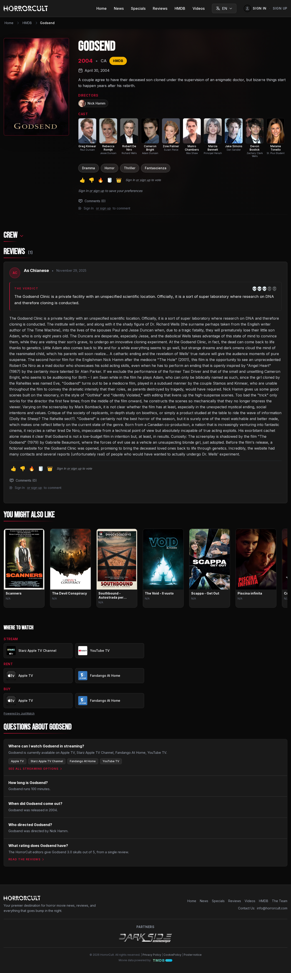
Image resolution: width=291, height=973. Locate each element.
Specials (138, 8)
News (119, 8)
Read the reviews (24, 859)
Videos (199, 8)
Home (101, 8)
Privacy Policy (152, 954)
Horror (109, 168)
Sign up (280, 8)
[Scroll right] (280, 138)
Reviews (160, 8)
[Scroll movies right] (280, 570)
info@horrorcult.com (272, 908)
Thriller (129, 168)
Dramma (88, 168)
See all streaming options (33, 768)
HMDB (180, 8)
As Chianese (36, 270)
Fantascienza (155, 168)
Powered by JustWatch (19, 713)
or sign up (143, 180)
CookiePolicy (172, 954)
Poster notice (193, 954)
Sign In (130, 180)
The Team (279, 901)
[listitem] (87, 134)
